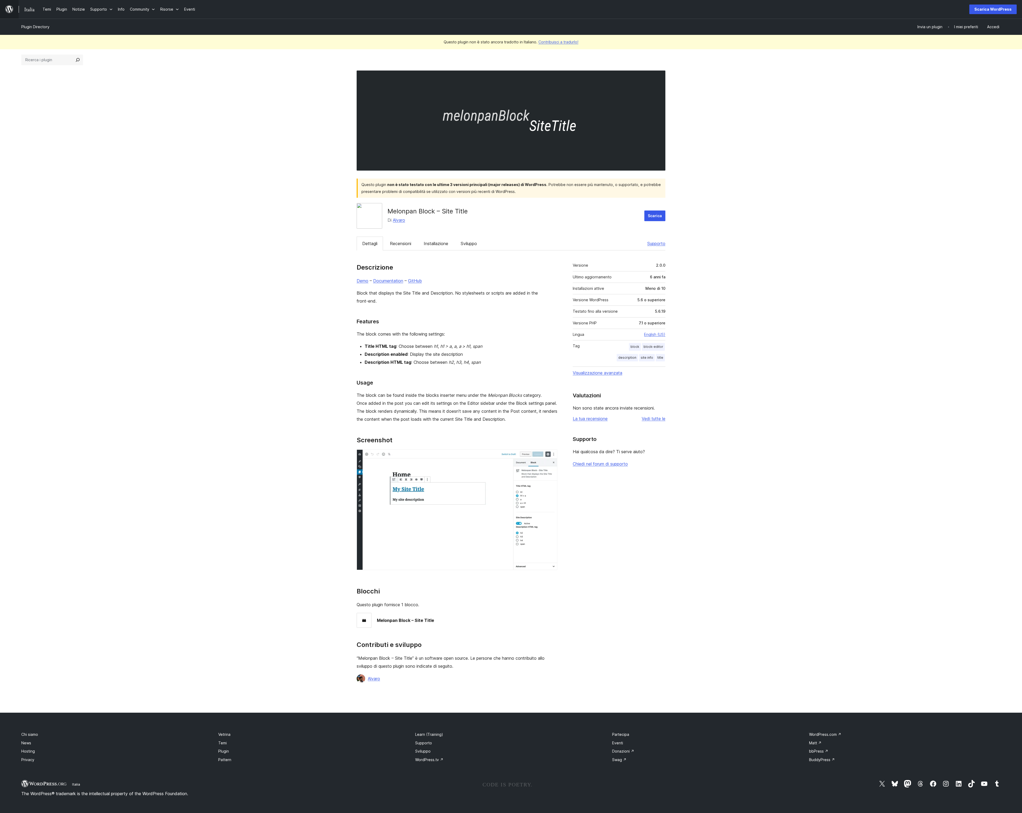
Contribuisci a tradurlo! (558, 42)
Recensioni (400, 243)
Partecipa (620, 734)
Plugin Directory (35, 26)
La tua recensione (590, 418)
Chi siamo (29, 734)
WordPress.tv (429, 759)
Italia (76, 784)
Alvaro (399, 220)
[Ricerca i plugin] (77, 60)
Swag (619, 759)
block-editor (653, 347)
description (627, 358)
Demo (362, 280)
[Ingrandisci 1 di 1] (550, 456)
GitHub (415, 280)
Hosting (28, 751)
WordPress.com (825, 734)
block (634, 347)
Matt (815, 743)
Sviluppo (469, 243)
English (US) (654, 334)
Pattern (224, 759)
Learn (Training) (429, 734)
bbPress (818, 751)
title (660, 358)
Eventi (617, 743)
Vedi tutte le (653, 418)
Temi (222, 743)
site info (647, 358)
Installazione (436, 243)
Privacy (27, 759)
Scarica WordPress (993, 9)
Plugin (223, 751)
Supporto (656, 243)
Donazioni (623, 751)
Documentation (388, 280)
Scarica (655, 215)
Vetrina (224, 734)
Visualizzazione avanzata (597, 372)
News (26, 743)
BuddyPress (822, 759)
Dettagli (369, 243)
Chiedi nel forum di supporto (600, 464)
